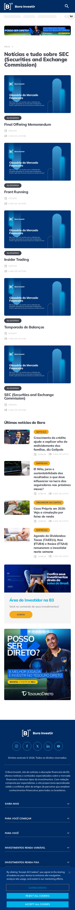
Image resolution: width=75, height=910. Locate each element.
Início (7, 46)
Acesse (21, 614)
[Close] (69, 872)
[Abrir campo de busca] (66, 6)
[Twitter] (37, 746)
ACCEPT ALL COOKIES (37, 904)
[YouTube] (58, 746)
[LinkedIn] (48, 746)
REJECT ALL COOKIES (37, 895)
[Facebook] (27, 746)
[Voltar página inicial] (19, 6)
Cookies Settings (37, 887)
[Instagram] (16, 746)
